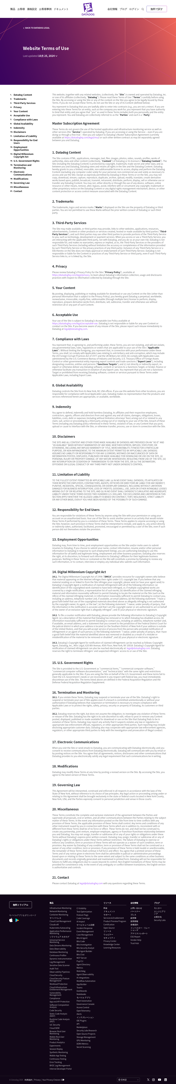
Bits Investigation (84, 944)
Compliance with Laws (26, 119)
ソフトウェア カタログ (59, 936)
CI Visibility (81, 908)
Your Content (21, 111)
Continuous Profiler (58, 955)
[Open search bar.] (142, 9)
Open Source (109, 927)
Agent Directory (83, 964)
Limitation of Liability (25, 136)
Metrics (80, 967)
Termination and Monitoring (22, 166)
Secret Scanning (84, 1047)
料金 (105, 908)
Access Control (83, 1007)
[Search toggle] (142, 9)
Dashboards (82, 990)
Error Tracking (56, 1062)
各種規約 (134, 924)
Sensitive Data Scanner (60, 965)
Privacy (18, 107)
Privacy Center (110, 941)
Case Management (85, 934)
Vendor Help (135, 940)
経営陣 (133, 918)
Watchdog (81, 971)
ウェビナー (108, 934)
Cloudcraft (54, 924)
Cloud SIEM (54, 1028)
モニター (158, 908)
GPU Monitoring (83, 1040)
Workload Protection (59, 984)
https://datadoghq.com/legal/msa (81, 137)
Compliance (55, 998)
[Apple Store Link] (12, 920)
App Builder (82, 984)
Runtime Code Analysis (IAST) (60, 1020)
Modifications (21, 178)
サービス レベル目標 (85, 924)
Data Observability (58, 948)
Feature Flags (82, 914)
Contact (18, 191)
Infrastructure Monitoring (60, 908)
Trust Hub (134, 943)
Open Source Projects (86, 1033)
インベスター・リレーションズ (140, 928)
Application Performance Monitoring (60, 932)
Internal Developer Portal (61, 1068)
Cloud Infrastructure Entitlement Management (61, 988)
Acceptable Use (22, 115)
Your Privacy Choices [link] (51, 1080)
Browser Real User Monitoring (58, 1032)
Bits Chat (80, 954)
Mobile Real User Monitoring (57, 1037)
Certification (109, 924)
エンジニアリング (160, 912)
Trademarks (20, 98)
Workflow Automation (86, 981)
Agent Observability (85, 974)
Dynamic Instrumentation (61, 958)
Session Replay (56, 1049)
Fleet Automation (84, 1000)
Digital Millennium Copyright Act (23, 155)
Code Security (56, 1010)
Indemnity (19, 127)
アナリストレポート (139, 933)
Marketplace (82, 1027)
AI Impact (81, 921)
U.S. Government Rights (26, 160)
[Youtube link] (159, 1080)
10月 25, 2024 (46, 56)
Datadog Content (23, 94)
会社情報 (112, 9)
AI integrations (83, 977)
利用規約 (28, 1080)
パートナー (135, 911)
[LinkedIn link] (165, 1079)
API (78, 1023)
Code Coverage (83, 918)
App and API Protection (60, 1001)
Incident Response (85, 928)
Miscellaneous (21, 187)
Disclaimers (20, 131)
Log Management (57, 962)
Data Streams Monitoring (60, 945)
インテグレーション (85, 1017)
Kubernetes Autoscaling (60, 927)
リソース (107, 931)
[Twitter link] (148, 1079)
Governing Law (22, 182)
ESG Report (135, 936)
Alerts (79, 1014)
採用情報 (134, 921)
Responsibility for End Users (25, 141)
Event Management (85, 931)
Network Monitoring (58, 911)
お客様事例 (45, 9)
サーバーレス (55, 918)
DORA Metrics (82, 1043)
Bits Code (81, 941)
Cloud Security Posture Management (59, 979)
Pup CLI (80, 961)
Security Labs (160, 920)
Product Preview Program (115, 921)
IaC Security (55, 1024)
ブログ (123, 9)
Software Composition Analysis (59, 1005)
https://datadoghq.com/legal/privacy (71, 275)
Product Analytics (57, 1042)
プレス (133, 914)
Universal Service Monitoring (57, 941)
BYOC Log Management (60, 1065)
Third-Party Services (24, 103)
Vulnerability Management (55, 993)
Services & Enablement (114, 918)
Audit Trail (54, 968)
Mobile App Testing (58, 1055)
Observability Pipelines (60, 971)
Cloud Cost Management (60, 921)
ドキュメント (109, 911)
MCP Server (82, 957)
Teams (79, 987)
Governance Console (85, 1004)
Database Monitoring (59, 952)
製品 (12, 9)
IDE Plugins (81, 1020)
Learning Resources (112, 947)
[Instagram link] (153, 1079)
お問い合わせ (136, 908)
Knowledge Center (112, 944)
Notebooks (81, 994)
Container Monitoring (59, 914)
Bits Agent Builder (84, 951)
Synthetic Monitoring (59, 1052)
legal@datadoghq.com (75, 328)
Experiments (55, 1045)
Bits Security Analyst (85, 948)
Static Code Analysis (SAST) (58, 1014)
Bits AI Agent (82, 938)
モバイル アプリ (83, 997)
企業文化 (158, 916)
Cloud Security (56, 975)
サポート (107, 914)
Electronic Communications (23, 173)
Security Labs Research (87, 1030)
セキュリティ (109, 937)
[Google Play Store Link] (19, 920)
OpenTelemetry (83, 1010)
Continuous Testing (58, 1058)
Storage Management (86, 1037)
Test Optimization (84, 911)
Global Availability (23, 123)
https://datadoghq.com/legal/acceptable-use (75, 323)
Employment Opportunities (21, 148)
